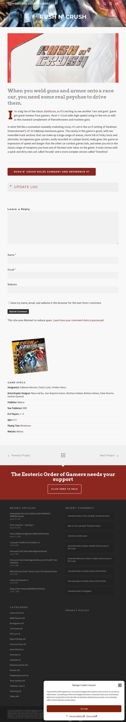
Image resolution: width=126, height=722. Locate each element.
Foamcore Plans (17, 644)
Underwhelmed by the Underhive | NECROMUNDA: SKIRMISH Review (30, 515)
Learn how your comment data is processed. (78, 320)
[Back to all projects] (63, 454)
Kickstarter (14, 660)
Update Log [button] (26, 187)
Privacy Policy (92, 716)
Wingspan (87, 591)
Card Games (15, 628)
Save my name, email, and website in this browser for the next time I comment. (56, 303)
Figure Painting (16, 639)
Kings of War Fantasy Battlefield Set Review (27, 588)
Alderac (20, 431)
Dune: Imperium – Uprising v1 (22, 525)
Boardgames (15, 623)
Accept (84, 708)
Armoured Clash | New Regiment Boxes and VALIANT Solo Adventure (33, 561)
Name (12, 255)
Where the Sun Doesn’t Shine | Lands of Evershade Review (33, 571)
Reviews (13, 670)
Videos (12, 696)
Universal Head (74, 516)
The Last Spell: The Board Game (96, 516)
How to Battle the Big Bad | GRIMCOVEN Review (29, 533)
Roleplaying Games (18, 675)
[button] (119, 685)
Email (12, 269)
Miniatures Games (17, 665)
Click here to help (64, 489)
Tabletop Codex (16, 686)
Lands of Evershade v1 (19, 580)
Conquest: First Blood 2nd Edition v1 (25, 542)
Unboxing (14, 691)
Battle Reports (16, 618)
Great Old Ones (16, 649)
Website (12, 284)
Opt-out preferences (77, 716)
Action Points (15, 613)
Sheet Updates (16, 681)
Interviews (14, 655)
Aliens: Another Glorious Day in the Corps (88, 547)
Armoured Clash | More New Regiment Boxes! (28, 551)
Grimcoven (82, 536)
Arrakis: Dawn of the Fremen (94, 571)
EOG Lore (14, 634)
